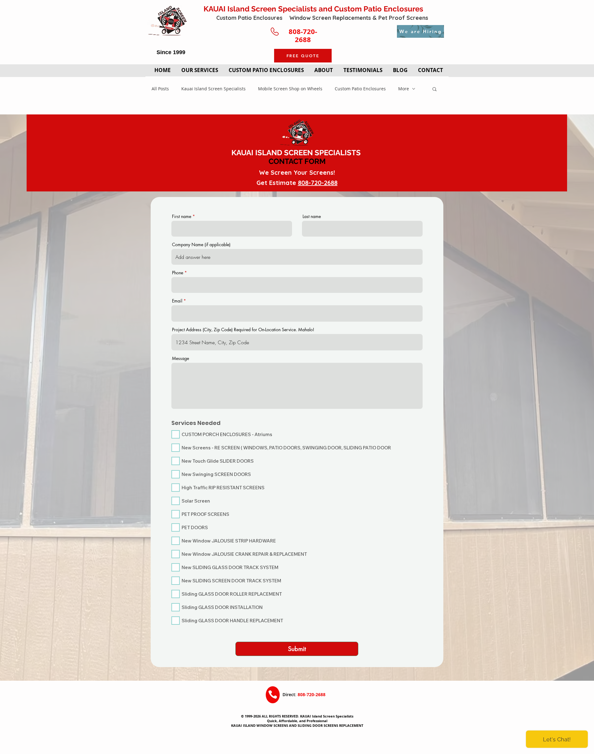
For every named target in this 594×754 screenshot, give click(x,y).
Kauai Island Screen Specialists (213, 89)
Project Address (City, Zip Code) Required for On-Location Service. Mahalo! (243, 330)
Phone (177, 273)
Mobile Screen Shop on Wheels (290, 89)
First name (181, 216)
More (403, 89)
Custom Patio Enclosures (360, 89)
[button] (434, 89)
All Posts (160, 89)
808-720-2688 (318, 182)
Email (177, 301)
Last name (312, 216)
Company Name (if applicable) (201, 244)
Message (180, 358)
